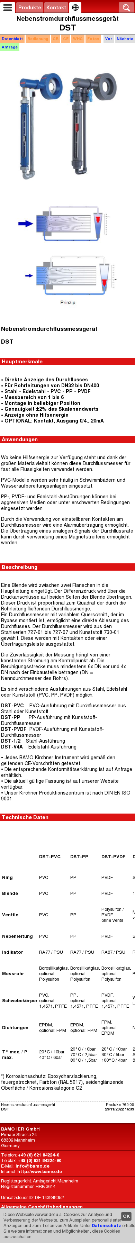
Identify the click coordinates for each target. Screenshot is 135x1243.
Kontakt (56, 7)
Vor (108, 39)
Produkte (29, 7)
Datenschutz (106, 1225)
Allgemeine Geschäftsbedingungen (42, 1206)
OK (126, 1216)
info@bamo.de (33, 1166)
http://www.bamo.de (39, 1171)
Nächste (125, 39)
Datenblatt (12, 39)
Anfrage (10, 47)
